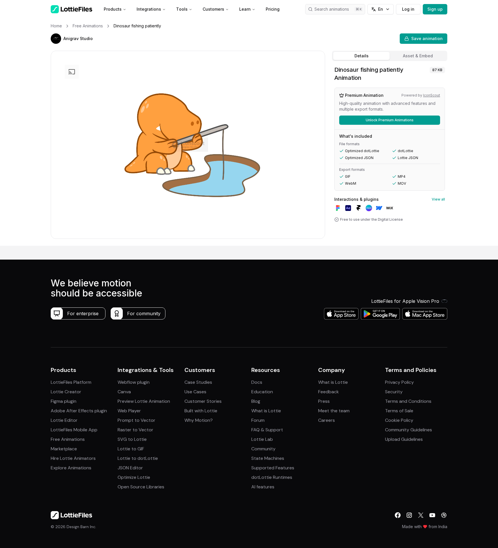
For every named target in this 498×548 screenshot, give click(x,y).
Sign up (435, 9)
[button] (56, 38)
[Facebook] (397, 515)
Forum (258, 420)
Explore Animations (71, 468)
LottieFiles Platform (71, 382)
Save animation (427, 38)
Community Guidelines (408, 430)
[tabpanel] (389, 154)
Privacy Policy (399, 382)
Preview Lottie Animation (144, 401)
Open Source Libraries (141, 487)
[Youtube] (432, 515)
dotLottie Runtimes (271, 477)
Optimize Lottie (134, 477)
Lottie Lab (262, 439)
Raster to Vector (135, 430)
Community (263, 449)
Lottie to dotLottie (138, 458)
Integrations (149, 9)
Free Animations (68, 439)
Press (324, 401)
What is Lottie (266, 411)
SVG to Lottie (132, 439)
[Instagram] (409, 515)
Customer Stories (203, 401)
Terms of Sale (399, 411)
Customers (213, 9)
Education (262, 392)
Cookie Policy (399, 420)
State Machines (267, 458)
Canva (124, 392)
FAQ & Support (267, 430)
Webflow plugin (134, 382)
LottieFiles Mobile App (74, 430)
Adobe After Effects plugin (79, 411)
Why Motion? (198, 420)
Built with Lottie (200, 411)
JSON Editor (130, 468)
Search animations (331, 9)
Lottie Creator (66, 392)
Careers (326, 420)
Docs (256, 382)
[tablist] (389, 56)
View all (438, 199)
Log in (408, 9)
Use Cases (195, 392)
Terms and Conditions (408, 401)
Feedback (328, 392)
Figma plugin (63, 401)
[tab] (361, 56)
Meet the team (334, 411)
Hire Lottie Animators (73, 458)
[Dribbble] (443, 515)
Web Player (129, 411)
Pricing (273, 9)
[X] (420, 515)
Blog (255, 401)
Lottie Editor (64, 420)
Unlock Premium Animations (390, 120)
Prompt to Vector (136, 420)
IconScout (431, 95)
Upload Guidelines (404, 439)
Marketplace (64, 449)
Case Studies (198, 382)
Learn (245, 9)
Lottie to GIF (131, 449)
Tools (182, 9)
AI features (262, 487)
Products (113, 9)
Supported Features (272, 468)
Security (394, 392)
